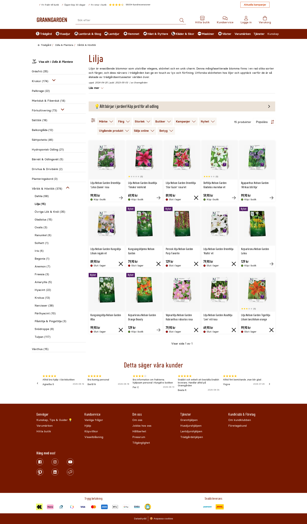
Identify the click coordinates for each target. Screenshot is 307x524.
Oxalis (41, 227)
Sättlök (39, 120)
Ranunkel (43, 235)
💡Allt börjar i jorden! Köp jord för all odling (126, 106)
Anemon (42, 266)
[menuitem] (42, 34)
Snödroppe (44, 329)
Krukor (40, 81)
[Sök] (182, 20)
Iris (39, 250)
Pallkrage (41, 91)
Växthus (40, 349)
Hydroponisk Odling (48, 149)
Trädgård (46, 45)
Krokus (42, 297)
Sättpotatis (42, 139)
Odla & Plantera (64, 45)
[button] (129, 4)
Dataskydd (140, 518)
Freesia (42, 274)
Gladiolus (43, 219)
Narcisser (44, 305)
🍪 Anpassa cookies (161, 518)
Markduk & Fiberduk (48, 100)
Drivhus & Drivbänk (47, 169)
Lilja (40, 204)
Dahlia (42, 196)
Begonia (42, 258)
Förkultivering (44, 110)
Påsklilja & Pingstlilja (50, 321)
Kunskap (273, 34)
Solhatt (42, 243)
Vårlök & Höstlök (86, 45)
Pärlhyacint (45, 313)
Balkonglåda (42, 130)
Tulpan (42, 336)
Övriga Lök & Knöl (50, 211)
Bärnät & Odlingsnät (47, 159)
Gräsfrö (40, 71)
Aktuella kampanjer (255, 4)
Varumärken (243, 34)
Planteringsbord (45, 179)
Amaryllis (43, 282)
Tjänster (259, 34)
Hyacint (43, 290)
